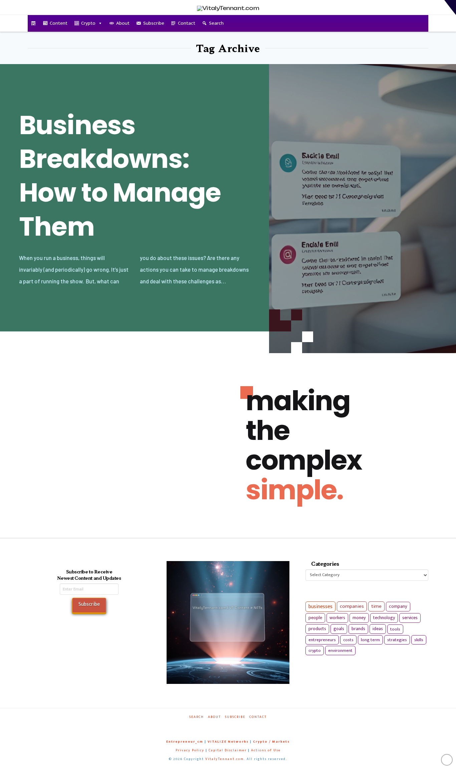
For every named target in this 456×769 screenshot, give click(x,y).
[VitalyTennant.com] (33, 23)
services (410, 617)
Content (58, 23)
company (398, 606)
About (123, 23)
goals (338, 628)
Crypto (88, 23)
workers (337, 618)
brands (358, 628)
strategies (397, 640)
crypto (314, 650)
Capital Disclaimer (228, 750)
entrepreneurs (322, 640)
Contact (186, 23)
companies (352, 606)
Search (216, 23)
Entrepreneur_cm (184, 741)
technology (384, 617)
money (359, 618)
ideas (378, 628)
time (376, 606)
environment (340, 650)
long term (370, 640)
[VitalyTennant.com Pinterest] (236, 726)
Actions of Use (266, 750)
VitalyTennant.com (224, 759)
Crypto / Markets (271, 741)
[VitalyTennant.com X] (221, 726)
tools (395, 629)
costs (348, 640)
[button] (450, 7)
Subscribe (153, 23)
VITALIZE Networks (228, 741)
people (315, 618)
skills (418, 640)
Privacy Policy (190, 750)
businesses (320, 606)
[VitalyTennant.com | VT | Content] (252, 726)
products (317, 628)
